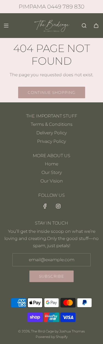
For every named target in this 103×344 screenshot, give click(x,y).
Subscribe (51, 276)
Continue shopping (52, 92)
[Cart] (96, 26)
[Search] (84, 26)
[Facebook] (45, 206)
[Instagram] (58, 206)
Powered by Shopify (52, 337)
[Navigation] (6, 26)
